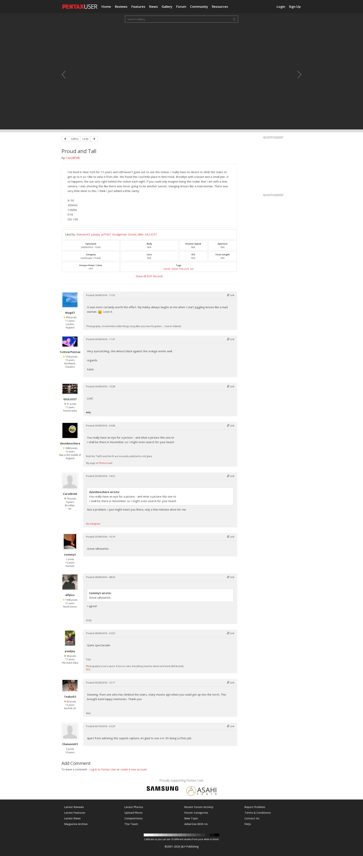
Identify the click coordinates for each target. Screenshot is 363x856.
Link (231, 295)
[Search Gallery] (234, 19)
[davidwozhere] (69, 430)
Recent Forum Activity (198, 807)
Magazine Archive (76, 824)
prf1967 (106, 234)
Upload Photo (133, 812)
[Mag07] (69, 300)
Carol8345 (73, 158)
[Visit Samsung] (162, 789)
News (153, 6)
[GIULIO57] (69, 389)
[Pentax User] (80, 4)
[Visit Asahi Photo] (201, 791)
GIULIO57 (151, 234)
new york (184, 268)
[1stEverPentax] (69, 342)
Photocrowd (105, 463)
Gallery (167, 6)
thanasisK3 (83, 234)
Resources (220, 6)
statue (174, 268)
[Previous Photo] (66, 74)
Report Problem (254, 807)
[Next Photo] (297, 74)
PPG (88, 669)
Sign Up (295, 6)
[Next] (94, 139)
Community (199, 6)
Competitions (133, 818)
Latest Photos (133, 807)
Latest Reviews (74, 807)
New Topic (191, 818)
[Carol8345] (69, 480)
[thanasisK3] (69, 731)
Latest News (72, 818)
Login (280, 6)
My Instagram (93, 523)
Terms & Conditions (257, 812)
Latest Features (74, 812)
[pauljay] (70, 638)
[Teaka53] (69, 685)
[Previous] (65, 139)
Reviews (121, 6)
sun (192, 268)
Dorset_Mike (135, 234)
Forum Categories (196, 812)
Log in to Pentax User (102, 769)
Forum (181, 6)
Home (106, 6)
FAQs (247, 824)
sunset (166, 268)
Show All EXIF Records (149, 276)
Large (85, 138)
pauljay (95, 234)
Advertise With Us (196, 824)
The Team (131, 824)
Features (138, 6)
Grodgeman (119, 234)
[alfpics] (69, 582)
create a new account (133, 769)
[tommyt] (70, 541)
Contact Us (251, 818)
